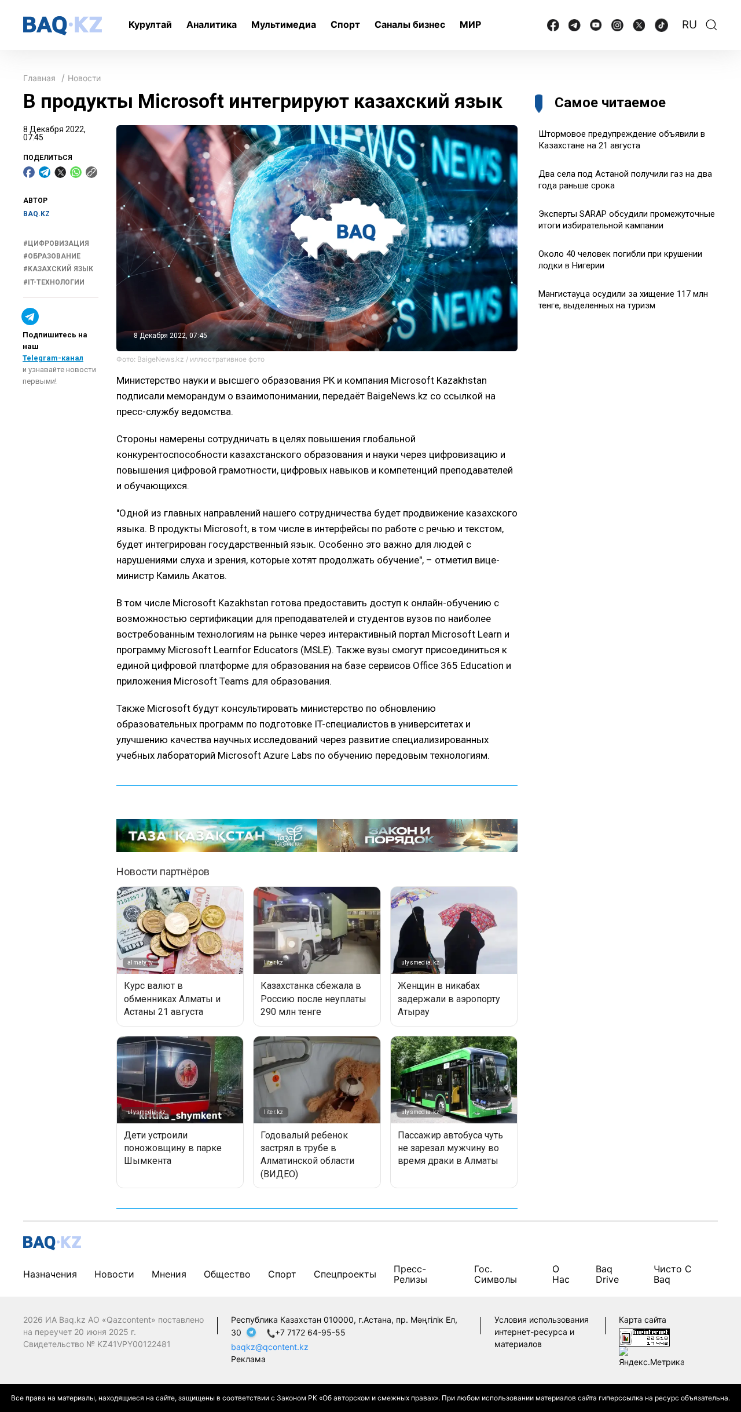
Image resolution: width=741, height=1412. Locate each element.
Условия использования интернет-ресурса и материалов (541, 1332)
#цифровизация (56, 243)
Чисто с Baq (673, 1274)
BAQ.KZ (36, 214)
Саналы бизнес (410, 24)
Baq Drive (607, 1274)
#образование (51, 256)
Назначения (50, 1274)
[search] (711, 25)
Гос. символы (495, 1274)
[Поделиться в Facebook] (29, 172)
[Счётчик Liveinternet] (644, 1336)
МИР (470, 24)
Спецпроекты (345, 1274)
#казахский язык (58, 269)
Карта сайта (642, 1319)
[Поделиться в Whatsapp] (76, 172)
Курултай (150, 24)
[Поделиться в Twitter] (60, 172)
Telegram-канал (53, 358)
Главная (39, 78)
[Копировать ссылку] (91, 172)
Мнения (169, 1274)
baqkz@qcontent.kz (270, 1347)
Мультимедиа (283, 24)
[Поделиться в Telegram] (44, 172)
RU (689, 24)
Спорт (345, 24)
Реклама (248, 1359)
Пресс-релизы (410, 1274)
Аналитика (211, 24)
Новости (84, 78)
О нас (561, 1274)
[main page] (62, 25)
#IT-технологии (54, 282)
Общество (227, 1274)
